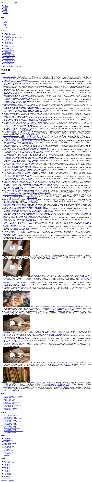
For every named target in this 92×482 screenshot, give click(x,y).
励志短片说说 (18, 66)
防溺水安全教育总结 (32, 207)
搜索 (16, 2)
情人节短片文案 (40, 216)
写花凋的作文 (6, 45)
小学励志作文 (83, 276)
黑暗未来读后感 (7, 42)
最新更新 (7, 480)
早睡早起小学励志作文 (50, 310)
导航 (12, 66)
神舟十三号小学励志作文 (63, 310)
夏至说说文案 (18, 341)
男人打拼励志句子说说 (31, 134)
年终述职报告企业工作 (9, 56)
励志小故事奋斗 (63, 334)
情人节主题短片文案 (18, 189)
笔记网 (8, 66)
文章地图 (12, 480)
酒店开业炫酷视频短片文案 (29, 220)
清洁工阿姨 (27, 170)
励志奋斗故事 (55, 334)
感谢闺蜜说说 (27, 107)
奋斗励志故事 (48, 334)
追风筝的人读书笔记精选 (9, 452)
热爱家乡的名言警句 (8, 449)
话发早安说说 (26, 148)
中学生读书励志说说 (32, 198)
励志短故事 (21, 229)
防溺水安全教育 (22, 207)
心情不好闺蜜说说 (47, 193)
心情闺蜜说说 (38, 193)
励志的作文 (23, 337)
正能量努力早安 (43, 184)
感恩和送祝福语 (7, 400)
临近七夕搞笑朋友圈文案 (9, 443)
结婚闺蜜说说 (34, 107)
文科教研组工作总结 (8, 51)
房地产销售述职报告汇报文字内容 (12, 37)
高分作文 (5, 11)
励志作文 (49, 258)
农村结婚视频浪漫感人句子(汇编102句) (13, 396)
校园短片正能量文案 (49, 211)
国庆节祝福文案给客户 (9, 450)
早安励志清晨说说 (44, 120)
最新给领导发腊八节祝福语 (11, 415)
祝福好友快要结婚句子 (9, 60)
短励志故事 (15, 229)
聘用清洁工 (33, 170)
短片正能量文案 (29, 211)
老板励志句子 (32, 152)
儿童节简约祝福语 (8, 409)
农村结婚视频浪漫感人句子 (10, 397)
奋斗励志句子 (66, 385)
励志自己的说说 (42, 111)
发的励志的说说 (30, 179)
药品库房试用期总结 (8, 62)
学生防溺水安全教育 (42, 207)
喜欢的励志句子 (53, 157)
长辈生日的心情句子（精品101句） (12, 405)
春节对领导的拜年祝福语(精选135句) (13, 425)
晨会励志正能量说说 (30, 166)
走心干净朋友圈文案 (8, 444)
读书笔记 (5, 7)
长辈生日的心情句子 (8, 406)
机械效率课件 (6, 455)
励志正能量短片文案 (38, 211)
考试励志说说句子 (26, 130)
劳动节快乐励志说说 (27, 175)
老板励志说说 (25, 152)
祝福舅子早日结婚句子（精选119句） (13, 431)
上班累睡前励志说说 (31, 161)
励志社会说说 (24, 116)
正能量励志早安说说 (52, 184)
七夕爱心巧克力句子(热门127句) (12, 422)
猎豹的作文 (27, 111)
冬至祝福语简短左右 (8, 446)
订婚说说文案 (18, 290)
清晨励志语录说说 (34, 120)
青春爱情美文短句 (8, 403)
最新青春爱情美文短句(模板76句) (11, 402)
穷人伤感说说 (16, 346)
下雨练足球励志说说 (28, 143)
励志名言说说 (16, 93)
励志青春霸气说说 (40, 139)
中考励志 (87, 223)
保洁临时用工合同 (8, 40)
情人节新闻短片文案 (30, 216)
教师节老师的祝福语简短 (9, 34)
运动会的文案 (6, 441)
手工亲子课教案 (7, 53)
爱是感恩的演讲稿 (8, 39)
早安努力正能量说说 (33, 184)
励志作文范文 (55, 258)
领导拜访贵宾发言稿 (8, 59)
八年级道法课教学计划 (9, 47)
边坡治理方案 (6, 36)
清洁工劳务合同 (40, 170)
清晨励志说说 (26, 120)
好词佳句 (5, 13)
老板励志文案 (39, 152)
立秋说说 (13, 234)
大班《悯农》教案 (8, 44)
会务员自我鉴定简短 (8, 54)
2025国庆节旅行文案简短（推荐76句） (14, 418)
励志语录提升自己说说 (27, 98)
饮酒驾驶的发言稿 (8, 57)
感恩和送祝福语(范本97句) (10, 399)
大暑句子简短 (6, 438)
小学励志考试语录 (21, 314)
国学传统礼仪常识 (8, 48)
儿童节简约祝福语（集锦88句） (11, 408)
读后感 (5, 8)
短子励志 (27, 229)
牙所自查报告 (6, 33)
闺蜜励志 (21, 107)
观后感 (5, 10)
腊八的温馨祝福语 (8, 63)
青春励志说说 (32, 139)
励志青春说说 (25, 139)
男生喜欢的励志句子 (31, 157)
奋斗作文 (52, 385)
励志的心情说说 (34, 111)
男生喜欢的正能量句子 (42, 157)
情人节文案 (47, 216)
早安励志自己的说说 (42, 148)
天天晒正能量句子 (8, 440)
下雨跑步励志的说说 (28, 125)
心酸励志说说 (25, 102)
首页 (4, 5)
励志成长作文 (16, 390)
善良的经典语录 (7, 453)
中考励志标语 (12, 225)
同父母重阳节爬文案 (8, 447)
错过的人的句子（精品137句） (12, 428)
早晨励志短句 (19, 238)
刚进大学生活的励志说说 (31, 202)
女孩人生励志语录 (22, 285)
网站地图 (3, 480)
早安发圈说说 (33, 148)
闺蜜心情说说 (31, 193)
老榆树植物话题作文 (8, 50)
